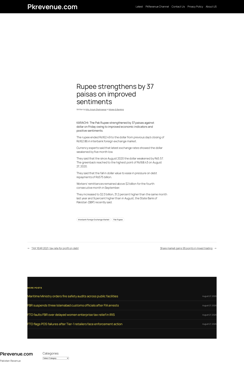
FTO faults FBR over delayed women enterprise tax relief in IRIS (71, 315)
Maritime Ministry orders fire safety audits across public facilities (72, 296)
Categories (50, 353)
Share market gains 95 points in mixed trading (186, 248)
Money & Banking (116, 109)
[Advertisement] (122, 43)
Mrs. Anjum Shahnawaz (96, 109)
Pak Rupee (118, 219)
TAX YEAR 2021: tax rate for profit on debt (55, 248)
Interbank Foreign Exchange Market (94, 219)
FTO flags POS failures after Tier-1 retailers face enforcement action (74, 324)
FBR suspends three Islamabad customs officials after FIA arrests (73, 305)
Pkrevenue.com (52, 6)
